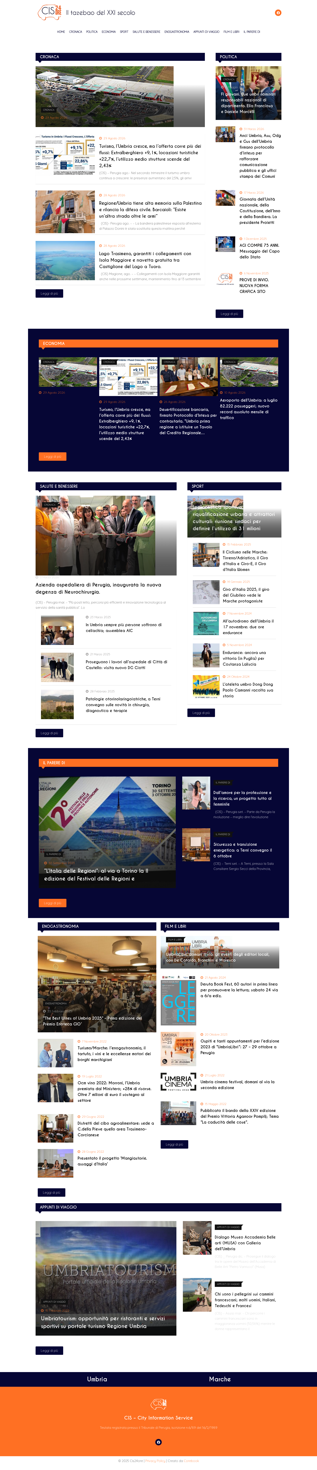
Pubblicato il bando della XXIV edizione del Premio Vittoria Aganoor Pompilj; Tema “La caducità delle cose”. (240, 1116)
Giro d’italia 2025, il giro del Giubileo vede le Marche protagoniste (246, 595)
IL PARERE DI (252, 31)
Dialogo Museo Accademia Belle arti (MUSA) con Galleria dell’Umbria (245, 1243)
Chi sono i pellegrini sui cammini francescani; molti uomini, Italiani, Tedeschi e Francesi (245, 1300)
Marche (220, 1379)
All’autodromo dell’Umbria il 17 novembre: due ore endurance (248, 627)
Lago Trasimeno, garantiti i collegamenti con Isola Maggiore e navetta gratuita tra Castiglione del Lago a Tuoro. (145, 260)
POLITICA (91, 31)
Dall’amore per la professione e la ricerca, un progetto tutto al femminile (242, 798)
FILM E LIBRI (231, 31)
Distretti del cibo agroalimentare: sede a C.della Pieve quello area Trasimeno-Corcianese (116, 1129)
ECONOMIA (109, 31)
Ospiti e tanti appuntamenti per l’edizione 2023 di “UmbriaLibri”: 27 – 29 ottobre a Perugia (240, 1047)
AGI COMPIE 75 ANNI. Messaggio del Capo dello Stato (260, 251)
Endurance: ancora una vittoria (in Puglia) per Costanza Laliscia (244, 658)
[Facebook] (278, 12)
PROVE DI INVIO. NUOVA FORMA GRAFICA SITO (254, 285)
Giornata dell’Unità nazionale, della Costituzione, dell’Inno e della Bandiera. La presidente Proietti (260, 211)
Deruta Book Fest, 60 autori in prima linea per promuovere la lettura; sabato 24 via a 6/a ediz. (239, 990)
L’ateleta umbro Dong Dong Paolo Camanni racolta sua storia (248, 690)
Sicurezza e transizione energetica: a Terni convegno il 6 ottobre (242, 850)
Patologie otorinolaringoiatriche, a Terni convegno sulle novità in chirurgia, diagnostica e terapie (123, 704)
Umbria (97, 1379)
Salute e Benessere (146, 31)
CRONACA (75, 31)
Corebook (191, 1461)
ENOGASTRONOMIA (177, 31)
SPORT (124, 31)
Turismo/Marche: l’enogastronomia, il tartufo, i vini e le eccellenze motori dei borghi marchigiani (114, 1054)
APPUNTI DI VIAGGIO (206, 31)
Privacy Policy (155, 1461)
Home (61, 31)
